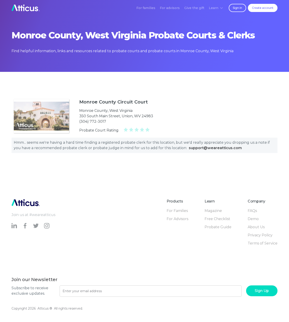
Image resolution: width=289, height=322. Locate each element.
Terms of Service (262, 243)
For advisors (170, 8)
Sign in (237, 7)
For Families (177, 211)
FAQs (252, 211)
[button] (216, 8)
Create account (262, 7)
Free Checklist (217, 219)
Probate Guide (218, 227)
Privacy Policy (260, 235)
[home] (26, 8)
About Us (256, 227)
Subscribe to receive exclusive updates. (30, 291)
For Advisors (177, 219)
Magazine (213, 211)
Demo (253, 219)
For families (145, 8)
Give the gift (194, 8)
